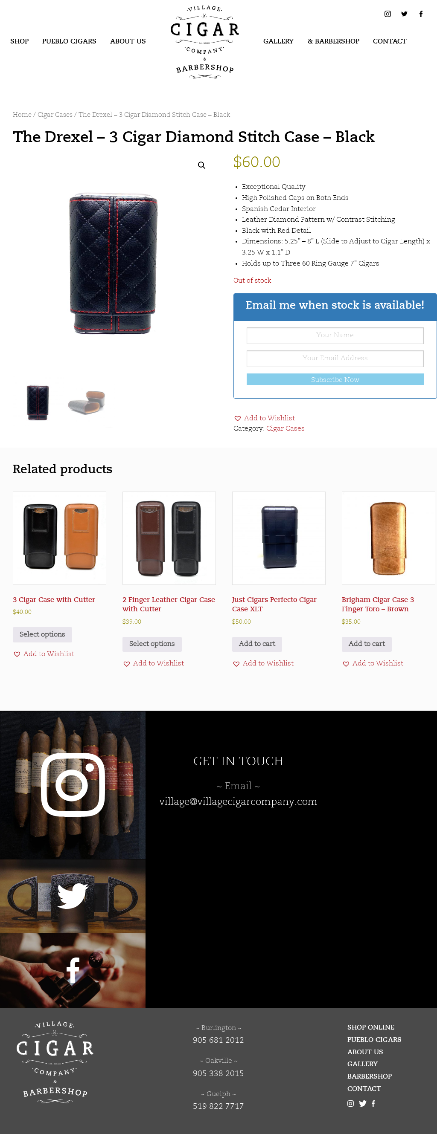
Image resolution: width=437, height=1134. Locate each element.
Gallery (278, 41)
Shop (19, 41)
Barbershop (369, 1076)
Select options (42, 634)
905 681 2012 (218, 1040)
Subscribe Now (335, 380)
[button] (202, 165)
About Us (128, 41)
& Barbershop (333, 41)
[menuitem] (19, 41)
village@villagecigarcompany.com (238, 802)
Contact (390, 41)
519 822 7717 (218, 1106)
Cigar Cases (55, 115)
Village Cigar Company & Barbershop (192, 18)
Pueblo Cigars (69, 41)
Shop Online (370, 1027)
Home (22, 115)
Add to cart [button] (257, 644)
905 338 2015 (218, 1074)
